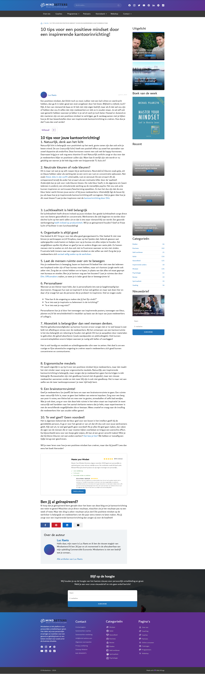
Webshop (114, 13)
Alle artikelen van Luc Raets (70, 559)
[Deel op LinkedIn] (67, 525)
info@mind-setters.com (83, 638)
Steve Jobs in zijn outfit (57, 177)
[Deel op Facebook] (45, 525)
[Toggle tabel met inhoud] (52, 130)
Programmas (72, 13)
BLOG (46, 23)
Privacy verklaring (81, 645)
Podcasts (87, 13)
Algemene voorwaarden (83, 642)
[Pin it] (56, 525)
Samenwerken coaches (83, 630)
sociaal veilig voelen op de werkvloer (74, 254)
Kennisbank (100, 13)
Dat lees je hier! (90, 436)
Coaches (59, 13)
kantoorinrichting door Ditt (97, 198)
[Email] (78, 525)
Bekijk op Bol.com (78, 491)
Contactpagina (80, 627)
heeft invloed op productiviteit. (68, 223)
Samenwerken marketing (83, 634)
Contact (126, 13)
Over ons (46, 13)
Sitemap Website (81, 649)
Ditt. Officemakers (49, 276)
